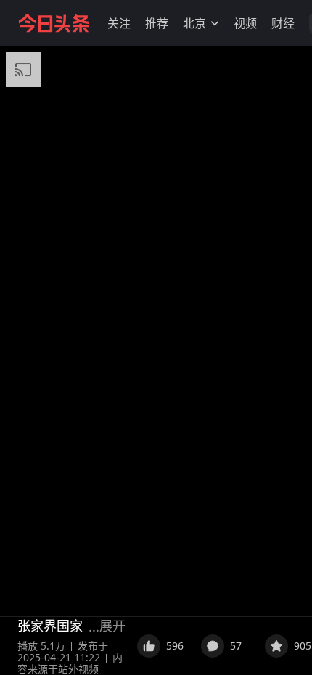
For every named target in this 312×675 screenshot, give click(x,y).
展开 (112, 625)
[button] (119, 23)
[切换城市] (214, 23)
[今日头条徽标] (53, 23)
